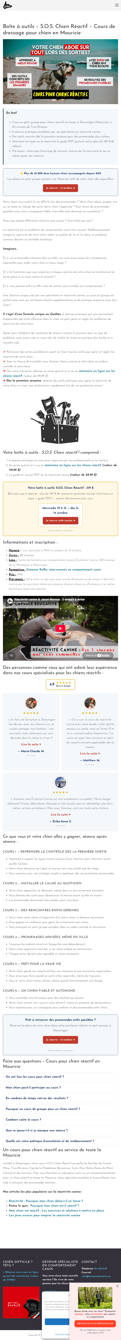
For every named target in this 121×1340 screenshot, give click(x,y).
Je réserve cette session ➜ (60, 520)
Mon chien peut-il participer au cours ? (33, 1087)
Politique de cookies (62, 1334)
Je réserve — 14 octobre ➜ (60, 188)
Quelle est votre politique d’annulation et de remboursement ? (50, 1141)
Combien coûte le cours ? (23, 1119)
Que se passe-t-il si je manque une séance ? (37, 1130)
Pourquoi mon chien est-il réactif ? (54, 1205)
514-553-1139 (100, 1269)
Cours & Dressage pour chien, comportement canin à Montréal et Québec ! (7, 5)
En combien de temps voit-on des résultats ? (37, 1098)
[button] (117, 5)
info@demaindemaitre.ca (96, 1276)
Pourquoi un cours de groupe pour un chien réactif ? (43, 1109)
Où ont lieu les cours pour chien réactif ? (35, 1076)
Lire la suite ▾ (31, 744)
